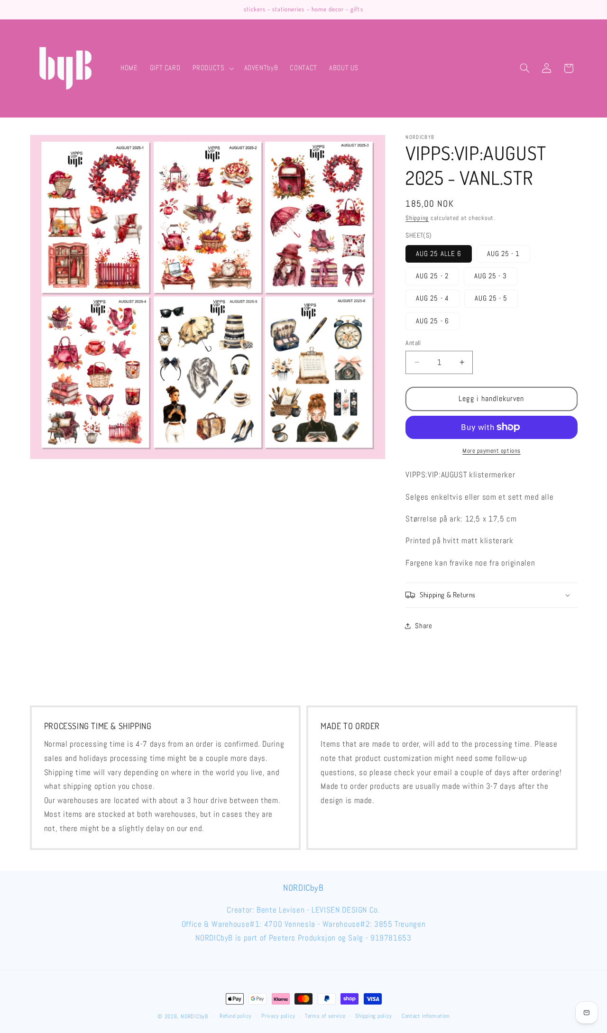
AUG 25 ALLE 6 (438, 253)
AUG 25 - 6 (432, 320)
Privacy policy (278, 1016)
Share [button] (423, 626)
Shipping (417, 218)
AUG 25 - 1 (503, 253)
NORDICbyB (194, 1016)
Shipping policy (373, 1016)
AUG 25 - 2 (432, 276)
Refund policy (236, 1016)
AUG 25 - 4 (432, 298)
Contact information (426, 1016)
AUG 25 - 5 (491, 298)
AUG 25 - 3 (490, 276)
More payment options (491, 451)
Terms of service (325, 1016)
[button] (212, 68)
